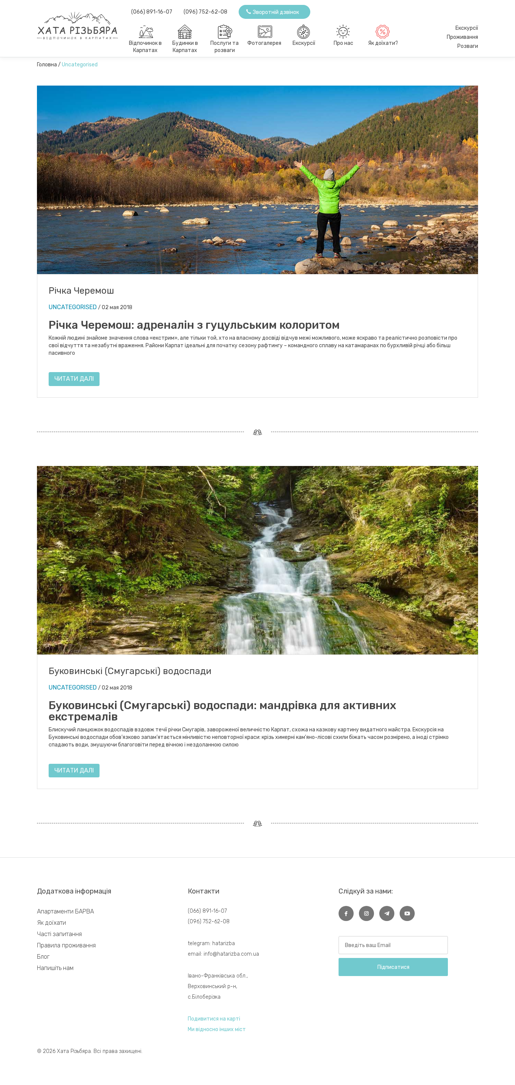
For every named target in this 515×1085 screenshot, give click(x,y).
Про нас (343, 43)
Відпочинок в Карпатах (145, 47)
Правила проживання (66, 945)
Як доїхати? (383, 43)
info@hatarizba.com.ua (231, 954)
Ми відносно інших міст (217, 1029)
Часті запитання (59, 934)
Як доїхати (51, 922)
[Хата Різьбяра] (84, 22)
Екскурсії (304, 43)
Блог (43, 956)
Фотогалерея (264, 43)
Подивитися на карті (214, 1019)
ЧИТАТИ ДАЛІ (74, 378)
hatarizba (223, 943)
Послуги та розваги (224, 47)
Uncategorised (73, 307)
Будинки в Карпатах (185, 47)
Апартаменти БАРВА (65, 911)
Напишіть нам (55, 968)
